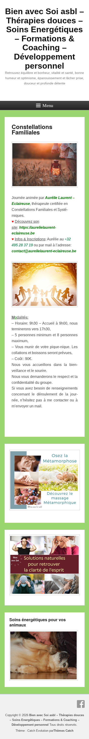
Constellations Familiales (32, 129)
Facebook (81, 704)
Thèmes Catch (63, 730)
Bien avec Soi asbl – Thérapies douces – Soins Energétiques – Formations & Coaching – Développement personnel (44, 38)
